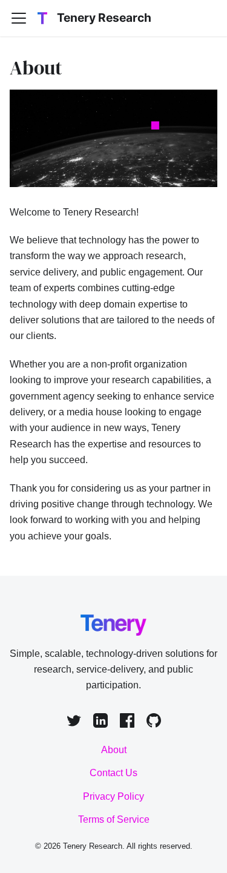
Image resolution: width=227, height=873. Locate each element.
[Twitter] (74, 723)
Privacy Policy (113, 796)
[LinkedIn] (100, 723)
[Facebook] (127, 723)
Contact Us (113, 773)
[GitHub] (153, 723)
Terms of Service (114, 819)
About (114, 750)
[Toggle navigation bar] (19, 18)
